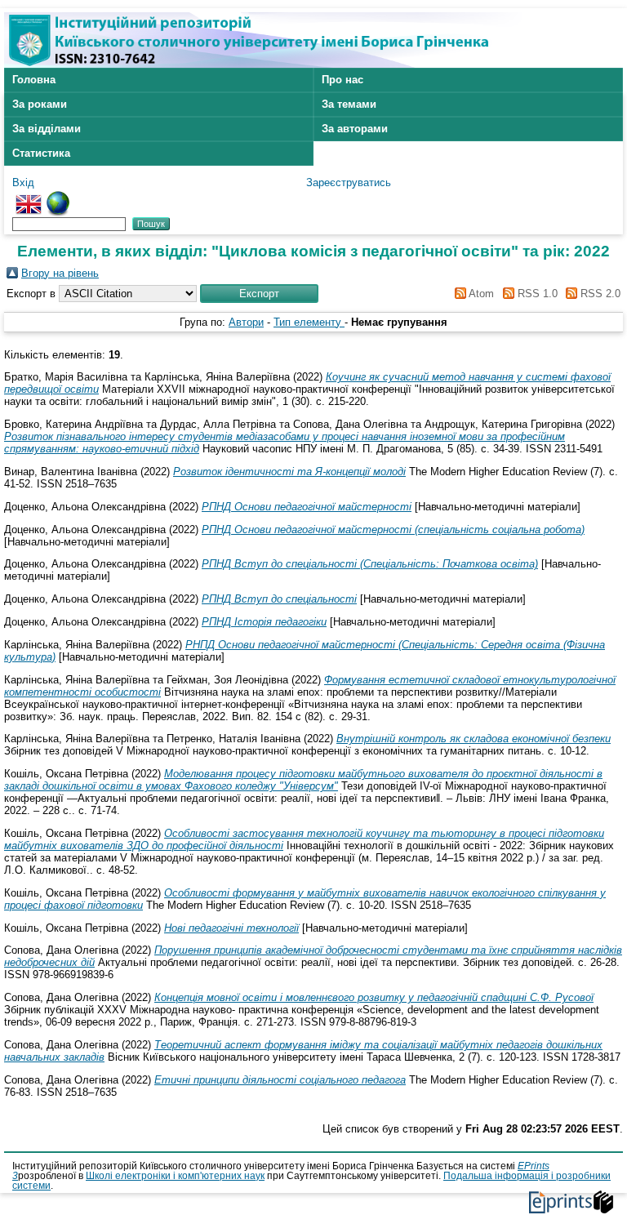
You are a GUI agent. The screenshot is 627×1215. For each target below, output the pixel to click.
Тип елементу (309, 322)
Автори (246, 322)
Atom (480, 293)
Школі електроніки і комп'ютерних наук (175, 1176)
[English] (29, 197)
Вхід (23, 182)
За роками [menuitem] (39, 104)
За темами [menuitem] (349, 104)
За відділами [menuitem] (46, 128)
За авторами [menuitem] (355, 128)
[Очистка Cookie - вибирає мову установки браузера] (58, 197)
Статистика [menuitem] (41, 153)
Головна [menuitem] (34, 79)
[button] (259, 293)
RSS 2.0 (598, 293)
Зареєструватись (348, 182)
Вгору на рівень (60, 273)
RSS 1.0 (535, 293)
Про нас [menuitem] (342, 79)
